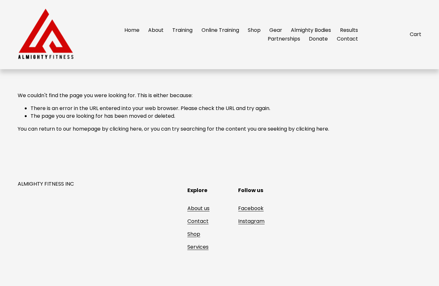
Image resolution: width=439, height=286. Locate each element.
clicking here (126, 129)
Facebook (251, 208)
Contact (347, 38)
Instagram (251, 221)
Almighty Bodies (311, 30)
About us (198, 208)
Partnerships (284, 38)
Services (198, 247)
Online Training (220, 30)
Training (182, 30)
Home (131, 30)
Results (349, 30)
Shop (254, 30)
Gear (275, 30)
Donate (318, 38)
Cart (415, 34)
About (156, 30)
